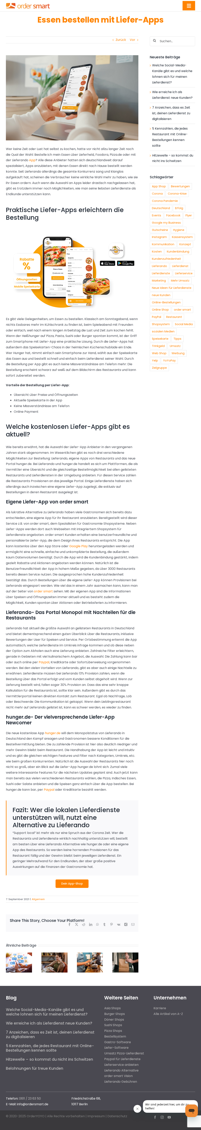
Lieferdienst (180, 266)
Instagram (159, 237)
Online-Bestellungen (166, 302)
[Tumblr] (104, 924)
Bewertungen (180, 186)
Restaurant (174, 317)
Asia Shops (112, 1008)
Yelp (155, 360)
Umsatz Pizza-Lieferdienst (124, 1053)
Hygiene (178, 230)
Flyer (188, 215)
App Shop (159, 186)
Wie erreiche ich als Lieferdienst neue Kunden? (49, 1023)
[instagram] (162, 1117)
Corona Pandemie (165, 201)
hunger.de (52, 733)
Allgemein (38, 899)
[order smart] (28, 3)
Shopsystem (161, 324)
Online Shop (160, 310)
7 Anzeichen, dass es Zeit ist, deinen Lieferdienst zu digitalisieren (171, 113)
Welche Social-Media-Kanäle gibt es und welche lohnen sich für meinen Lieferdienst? (47, 1012)
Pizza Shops (113, 1030)
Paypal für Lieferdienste (122, 1059)
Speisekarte (160, 339)
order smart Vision (118, 1076)
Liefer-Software (116, 1047)
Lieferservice (184, 273)
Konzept (185, 244)
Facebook (173, 215)
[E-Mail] (132, 924)
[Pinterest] (111, 924)
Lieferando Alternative (121, 1070)
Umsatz (175, 346)
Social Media (184, 324)
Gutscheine (160, 230)
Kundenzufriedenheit (166, 259)
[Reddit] (83, 924)
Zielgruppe (159, 368)
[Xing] (125, 924)
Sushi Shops (113, 1025)
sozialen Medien (163, 331)
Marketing (159, 281)
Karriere (159, 1008)
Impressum (96, 1116)
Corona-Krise (177, 194)
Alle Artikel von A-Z (168, 1014)
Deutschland (161, 208)
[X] (76, 924)
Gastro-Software (117, 1042)
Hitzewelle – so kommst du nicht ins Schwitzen (49, 1059)
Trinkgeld (158, 346)
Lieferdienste (161, 273)
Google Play (78, 546)
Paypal (44, 662)
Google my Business (166, 223)
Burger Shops (114, 1014)
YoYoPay (169, 360)
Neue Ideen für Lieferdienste (171, 288)
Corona (157, 194)
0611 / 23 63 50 (30, 1098)
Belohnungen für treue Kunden (34, 1068)
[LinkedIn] (90, 924)
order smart (44, 591)
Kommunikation (163, 244)
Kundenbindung (178, 251)
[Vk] (118, 924)
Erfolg (179, 208)
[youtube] (169, 1117)
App (32, 160)
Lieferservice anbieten (121, 1064)
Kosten (157, 251)
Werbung (178, 353)
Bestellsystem (115, 1036)
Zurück (121, 40)
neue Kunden (161, 295)
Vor (132, 40)
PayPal (156, 317)
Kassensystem (182, 237)
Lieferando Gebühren (120, 1081)
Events (156, 215)
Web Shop (159, 353)
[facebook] (155, 1117)
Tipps (177, 339)
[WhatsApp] (97, 924)
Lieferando (159, 266)
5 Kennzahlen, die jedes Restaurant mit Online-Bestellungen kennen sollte (50, 1048)
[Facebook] (69, 924)
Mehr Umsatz (180, 281)
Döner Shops (114, 1019)
